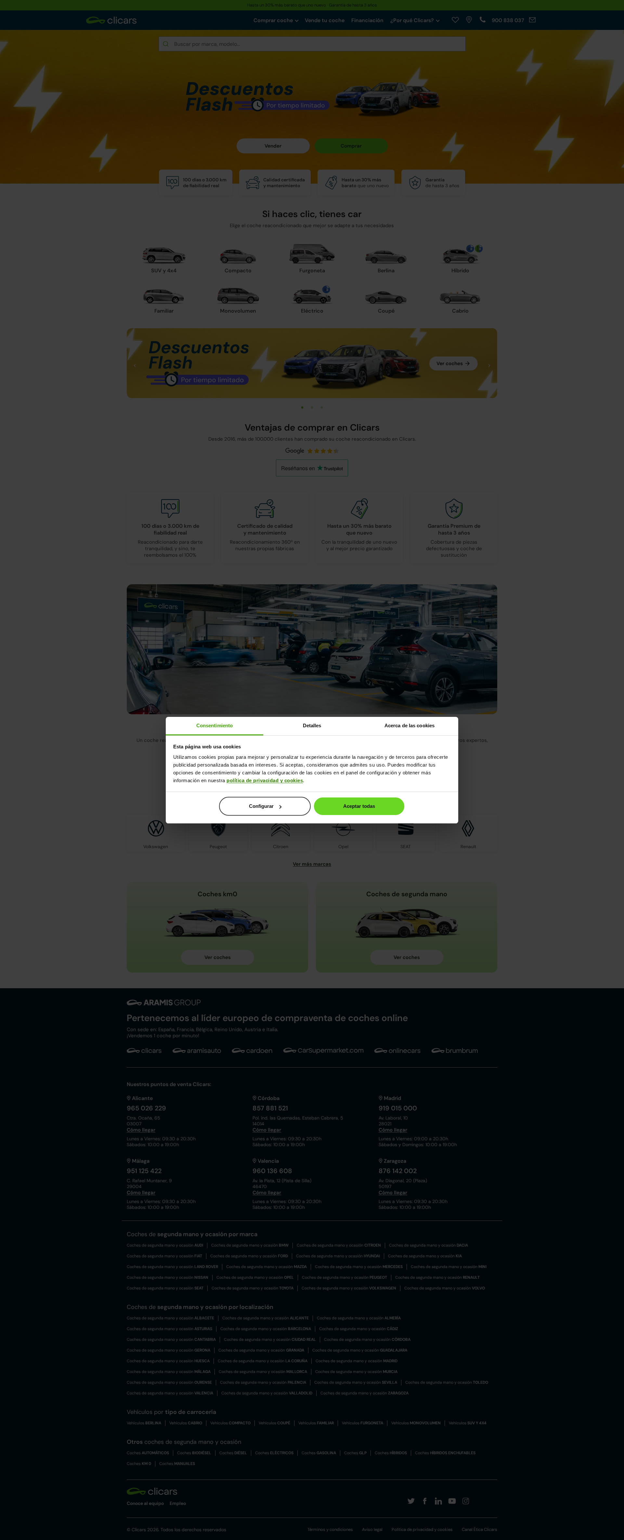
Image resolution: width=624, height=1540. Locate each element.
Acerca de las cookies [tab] (409, 725)
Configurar (261, 806)
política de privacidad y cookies (265, 780)
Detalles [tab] (312, 725)
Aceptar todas (359, 806)
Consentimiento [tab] (214, 725)
